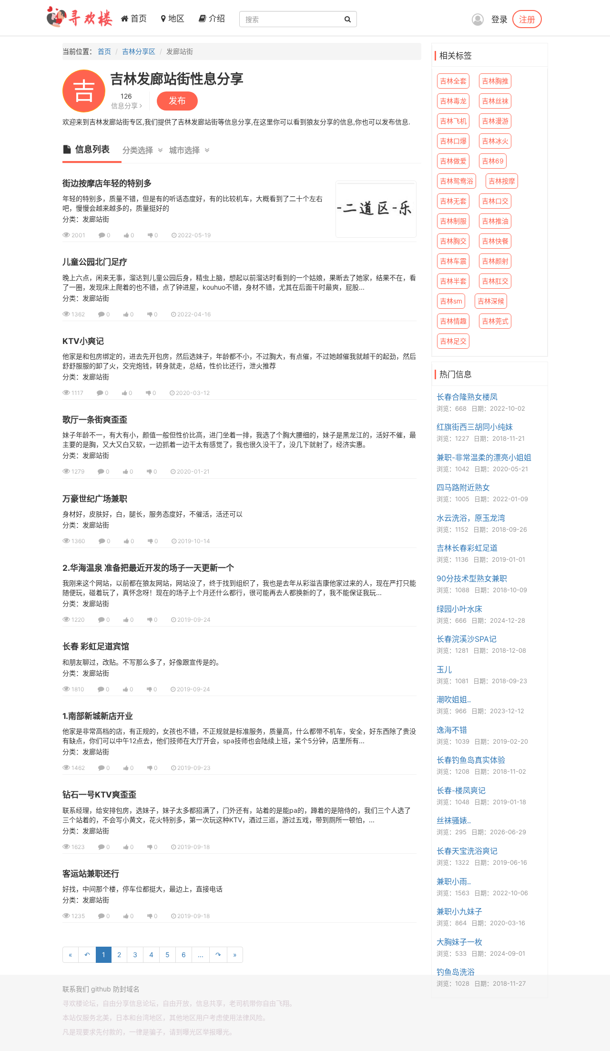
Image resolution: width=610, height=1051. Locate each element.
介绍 (215, 18)
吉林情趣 (453, 321)
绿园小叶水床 (459, 609)
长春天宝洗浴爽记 (467, 851)
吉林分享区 (138, 51)
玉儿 (444, 669)
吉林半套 (453, 281)
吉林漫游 (495, 121)
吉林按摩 (501, 181)
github (101, 989)
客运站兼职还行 (90, 874)
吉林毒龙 (453, 101)
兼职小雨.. (454, 881)
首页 (137, 18)
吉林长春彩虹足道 (467, 548)
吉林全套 (453, 81)
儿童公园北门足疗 (94, 262)
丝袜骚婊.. (454, 820)
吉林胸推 (495, 81)
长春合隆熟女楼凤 (467, 397)
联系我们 (75, 989)
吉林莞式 (495, 321)
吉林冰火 (495, 141)
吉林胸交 (453, 241)
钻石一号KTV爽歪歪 (99, 794)
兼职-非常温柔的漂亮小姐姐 (484, 457)
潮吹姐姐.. (454, 699)
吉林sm (451, 301)
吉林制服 (453, 221)
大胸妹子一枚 (459, 942)
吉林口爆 (453, 141)
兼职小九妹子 (459, 911)
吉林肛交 (495, 281)
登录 (499, 19)
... (200, 954)
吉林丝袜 (495, 101)
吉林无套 (453, 201)
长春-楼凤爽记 (461, 790)
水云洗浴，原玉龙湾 (471, 518)
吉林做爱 (453, 161)
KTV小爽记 (83, 341)
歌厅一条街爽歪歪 (94, 419)
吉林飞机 (453, 121)
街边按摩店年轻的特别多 (107, 183)
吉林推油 (495, 221)
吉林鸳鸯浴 (456, 181)
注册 (527, 19)
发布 (177, 101)
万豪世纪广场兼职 (94, 499)
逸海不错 (452, 730)
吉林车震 (453, 261)
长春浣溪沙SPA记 (467, 639)
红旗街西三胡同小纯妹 (475, 427)
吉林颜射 (495, 261)
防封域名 (126, 989)
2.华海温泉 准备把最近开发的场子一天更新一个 (148, 568)
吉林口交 (495, 201)
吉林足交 (453, 341)
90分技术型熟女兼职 (472, 578)
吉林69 (493, 161)
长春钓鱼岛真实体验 (471, 760)
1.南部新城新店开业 (97, 716)
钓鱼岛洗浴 (456, 972)
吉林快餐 (495, 241)
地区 (175, 18)
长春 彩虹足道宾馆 (95, 646)
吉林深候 (491, 301)
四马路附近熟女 (463, 487)
